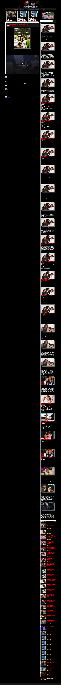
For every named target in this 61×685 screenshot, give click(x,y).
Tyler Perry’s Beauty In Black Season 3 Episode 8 (11, 20)
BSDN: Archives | (34, 9)
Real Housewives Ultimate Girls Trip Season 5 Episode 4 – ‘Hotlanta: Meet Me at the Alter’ (51, 525)
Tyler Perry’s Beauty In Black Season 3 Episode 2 (51, 652)
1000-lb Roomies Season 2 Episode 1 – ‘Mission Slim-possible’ (50, 595)
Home (41, 678)
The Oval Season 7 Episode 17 (51, 626)
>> (48, 40)
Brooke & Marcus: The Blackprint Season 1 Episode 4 (51, 606)
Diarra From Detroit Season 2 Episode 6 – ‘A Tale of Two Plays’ (51, 621)
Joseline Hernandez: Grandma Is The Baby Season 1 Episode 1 (51, 548)
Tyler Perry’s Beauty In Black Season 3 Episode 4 (51, 642)
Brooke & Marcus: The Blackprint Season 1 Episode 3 (51, 611)
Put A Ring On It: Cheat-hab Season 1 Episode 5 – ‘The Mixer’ (51, 553)
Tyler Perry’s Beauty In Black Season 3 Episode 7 (22, 20)
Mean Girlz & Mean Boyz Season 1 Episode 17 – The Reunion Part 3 (50, 542)
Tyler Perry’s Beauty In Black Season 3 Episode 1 (51, 657)
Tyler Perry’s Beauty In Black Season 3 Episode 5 (51, 637)
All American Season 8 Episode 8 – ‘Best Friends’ (51, 668)
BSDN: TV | (23, 9)
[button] (5, 16)
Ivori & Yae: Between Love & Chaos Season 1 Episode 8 (51, 601)
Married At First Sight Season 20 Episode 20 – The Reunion (32, 20)
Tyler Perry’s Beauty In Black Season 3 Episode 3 (51, 647)
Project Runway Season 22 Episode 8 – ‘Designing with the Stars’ (51, 564)
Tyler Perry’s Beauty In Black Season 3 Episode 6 (51, 590)
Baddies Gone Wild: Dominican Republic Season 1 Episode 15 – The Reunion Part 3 (51, 536)
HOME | (16, 9)
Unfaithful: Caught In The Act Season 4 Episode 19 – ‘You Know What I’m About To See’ (51, 632)
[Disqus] (22, 87)
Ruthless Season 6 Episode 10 (51, 672)
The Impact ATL (45, 678)
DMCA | (44, 9)
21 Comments (9, 25)
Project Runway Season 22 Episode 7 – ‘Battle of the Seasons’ (50, 662)
